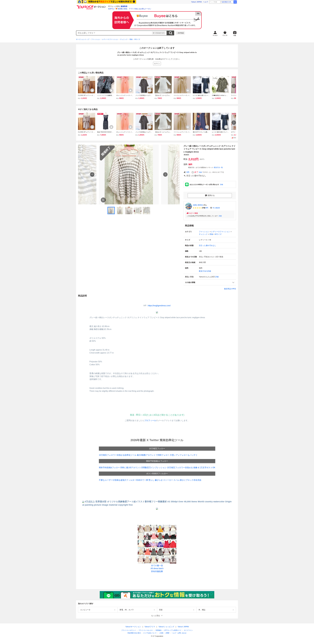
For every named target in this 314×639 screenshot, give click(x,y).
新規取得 (124, 6)
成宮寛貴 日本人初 (227, 2)
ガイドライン (188, 630)
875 (207, 208)
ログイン (111, 9)
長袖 (131, 39)
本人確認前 (216, 208)
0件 (188, 172)
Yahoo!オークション (133, 627)
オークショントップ (82, 39)
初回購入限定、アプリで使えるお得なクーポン (134, 9)
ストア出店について (150, 633)
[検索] (235, 2)
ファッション (95, 39)
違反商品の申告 (230, 289)
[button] (209, 282)
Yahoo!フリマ (149, 627)
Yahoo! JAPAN (196, 2)
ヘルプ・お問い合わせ (179, 633)
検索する (170, 33)
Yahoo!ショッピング (166, 627)
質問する (211, 195)
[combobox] (114, 33)
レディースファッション (110, 39)
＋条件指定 (180, 33)
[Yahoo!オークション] (91, 6)
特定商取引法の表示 (134, 633)
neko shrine (198, 205)
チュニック (124, 39)
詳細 (200, 172)
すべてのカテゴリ (159, 33)
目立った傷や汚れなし (207, 245)
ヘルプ (205, 2)
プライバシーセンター (145, 630)
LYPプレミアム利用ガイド (172, 630)
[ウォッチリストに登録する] (92, 90)
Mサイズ (137, 39)
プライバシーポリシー (128, 630)
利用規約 (159, 630)
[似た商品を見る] (103, 200)
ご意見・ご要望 (164, 633)
